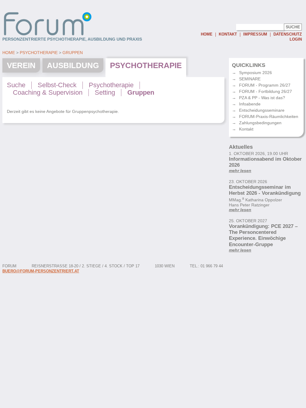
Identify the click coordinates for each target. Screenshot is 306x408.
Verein (21, 65)
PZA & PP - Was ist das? (262, 97)
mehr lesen (240, 170)
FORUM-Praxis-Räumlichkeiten (268, 116)
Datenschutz (287, 34)
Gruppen (72, 52)
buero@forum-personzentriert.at (40, 271)
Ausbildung (73, 65)
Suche (16, 85)
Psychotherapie (39, 52)
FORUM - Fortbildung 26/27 (265, 91)
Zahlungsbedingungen (260, 122)
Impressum (255, 34)
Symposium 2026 (255, 72)
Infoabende (250, 104)
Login (296, 39)
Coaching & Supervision (47, 92)
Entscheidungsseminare (261, 110)
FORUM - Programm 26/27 (264, 85)
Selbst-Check (57, 85)
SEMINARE (250, 78)
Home (206, 34)
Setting (105, 92)
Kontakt (228, 34)
